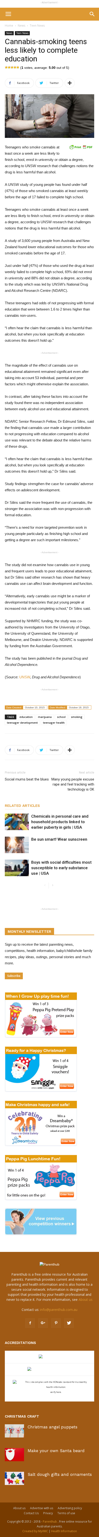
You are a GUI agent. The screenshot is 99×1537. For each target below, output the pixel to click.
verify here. (56, 1392)
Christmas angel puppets (52, 1427)
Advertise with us (41, 1508)
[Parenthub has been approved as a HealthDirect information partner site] (49, 1357)
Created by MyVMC (35, 1531)
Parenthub (50, 1521)
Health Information (64, 1531)
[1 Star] (6, 67)
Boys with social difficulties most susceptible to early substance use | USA (61, 868)
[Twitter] (69, 1323)
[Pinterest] (56, 1323)
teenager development (22, 722)
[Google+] (43, 1323)
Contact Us (31, 1513)
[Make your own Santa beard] (14, 1454)
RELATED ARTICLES (22, 806)
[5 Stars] (17, 67)
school (61, 717)
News (21, 25)
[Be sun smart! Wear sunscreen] (17, 845)
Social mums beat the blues (27, 779)
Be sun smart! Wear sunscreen (59, 839)
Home (9, 25)
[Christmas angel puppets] (14, 1430)
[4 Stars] (14, 67)
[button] (92, 14)
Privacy (48, 1513)
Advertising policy (70, 1508)
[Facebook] (30, 1323)
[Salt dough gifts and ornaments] (14, 1478)
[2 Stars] (9, 67)
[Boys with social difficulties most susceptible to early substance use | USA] (17, 868)
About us (86, 1299)
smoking (76, 717)
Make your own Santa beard (56, 1450)
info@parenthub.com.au (58, 1309)
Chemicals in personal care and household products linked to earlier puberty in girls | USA (59, 822)
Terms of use (66, 1513)
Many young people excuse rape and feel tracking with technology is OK (72, 784)
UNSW (24, 677)
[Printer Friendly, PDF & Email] (80, 147)
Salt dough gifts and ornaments (60, 1474)
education (26, 717)
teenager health (54, 722)
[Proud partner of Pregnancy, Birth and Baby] (49, 1369)
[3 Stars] (12, 67)
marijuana (45, 717)
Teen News (37, 25)
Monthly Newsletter (29, 931)
